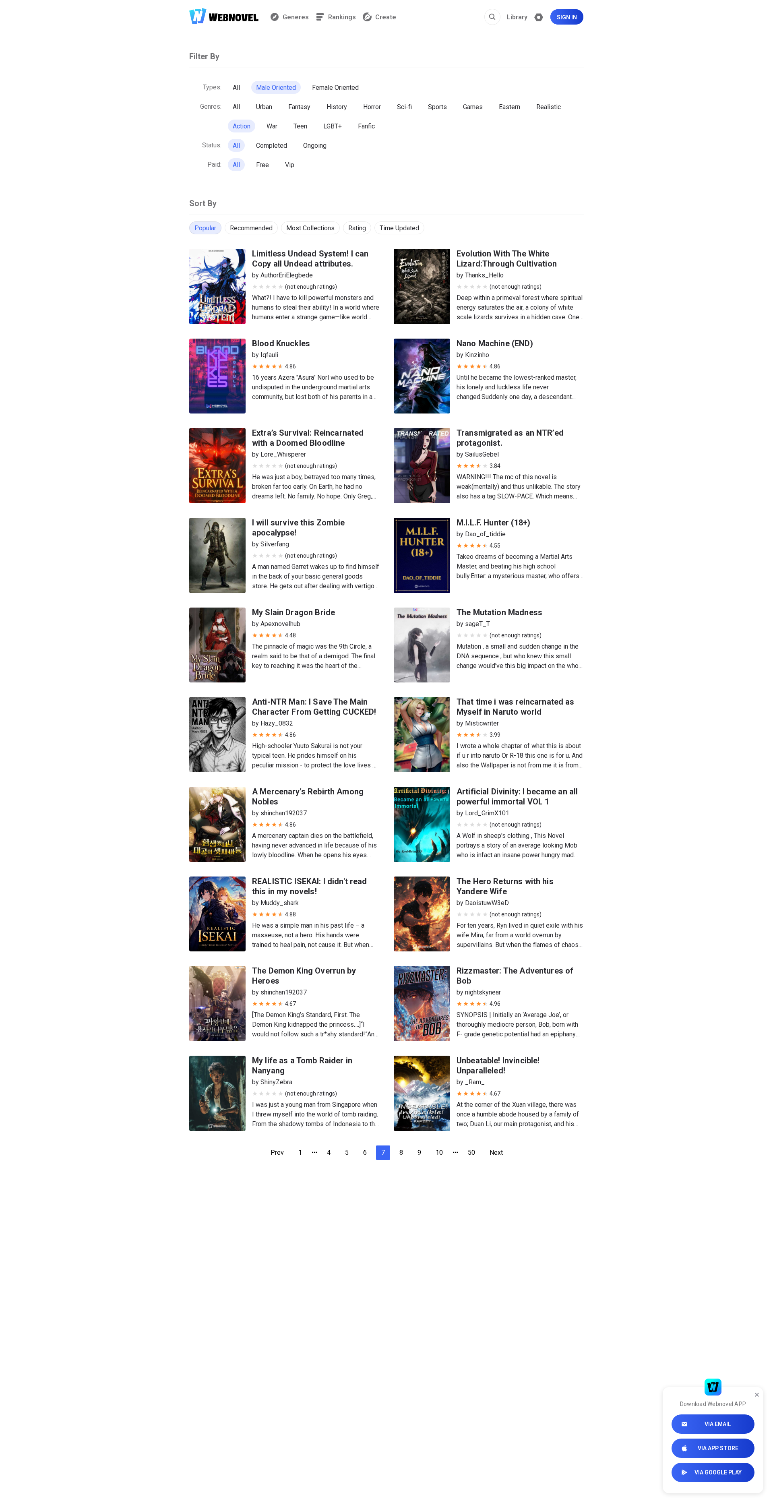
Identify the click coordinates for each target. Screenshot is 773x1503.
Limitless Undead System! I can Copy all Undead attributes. (310, 259)
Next (496, 1152)
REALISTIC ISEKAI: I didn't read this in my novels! (309, 886)
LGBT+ (332, 126)
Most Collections (310, 228)
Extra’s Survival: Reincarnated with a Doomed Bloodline (308, 438)
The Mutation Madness (499, 612)
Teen (300, 126)
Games (473, 107)
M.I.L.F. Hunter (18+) (493, 522)
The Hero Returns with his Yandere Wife (505, 886)
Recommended (251, 228)
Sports (437, 107)
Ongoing (315, 145)
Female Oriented (335, 87)
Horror (372, 107)
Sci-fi (404, 107)
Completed (271, 145)
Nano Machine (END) (495, 343)
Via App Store (718, 1448)
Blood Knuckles (281, 343)
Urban (264, 107)
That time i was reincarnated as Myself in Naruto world (516, 707)
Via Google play (718, 1472)
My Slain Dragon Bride (293, 612)
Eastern (509, 107)
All (236, 87)
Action (241, 126)
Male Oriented (276, 87)
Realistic (548, 107)
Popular (205, 228)
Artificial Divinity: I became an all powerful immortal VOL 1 (517, 796)
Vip (289, 165)
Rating (357, 228)
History (337, 107)
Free (262, 165)
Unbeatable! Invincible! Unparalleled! (498, 1065)
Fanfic (366, 126)
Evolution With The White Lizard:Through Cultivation (507, 259)
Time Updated (399, 228)
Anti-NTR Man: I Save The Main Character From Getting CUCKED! (314, 707)
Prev (277, 1152)
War (272, 126)
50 (471, 1152)
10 (439, 1152)
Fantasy (299, 107)
